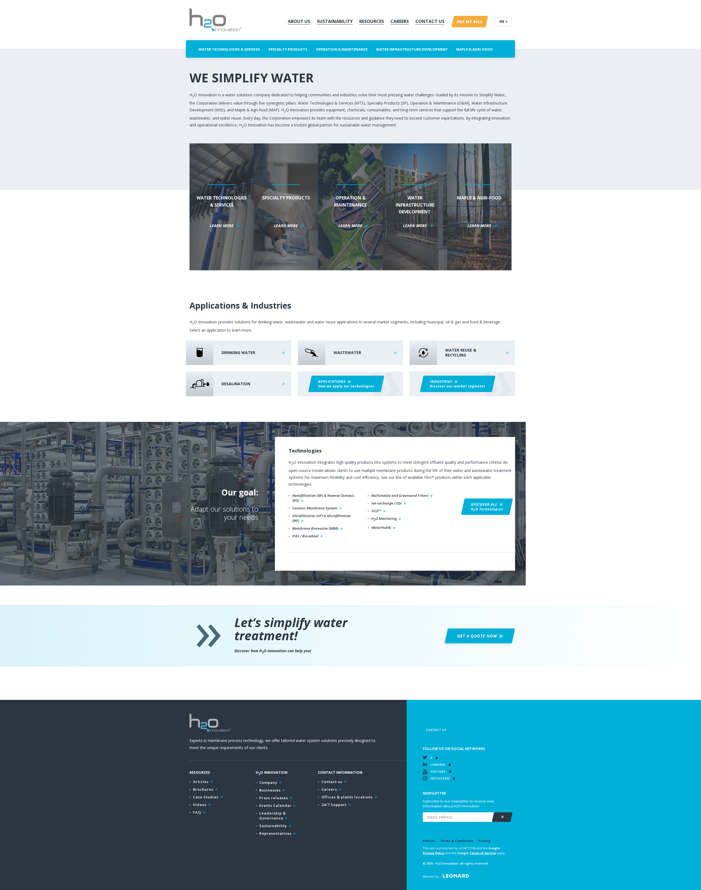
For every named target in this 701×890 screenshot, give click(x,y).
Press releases (273, 797)
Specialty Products (288, 49)
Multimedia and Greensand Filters (399, 495)
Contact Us (429, 21)
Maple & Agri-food (474, 49)
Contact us (331, 781)
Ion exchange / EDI (386, 503)
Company (268, 782)
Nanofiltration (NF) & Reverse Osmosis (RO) (323, 498)
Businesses (270, 790)
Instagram (440, 778)
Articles (201, 781)
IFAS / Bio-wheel (305, 536)
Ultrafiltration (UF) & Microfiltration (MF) (321, 518)
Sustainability (335, 21)
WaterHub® (381, 527)
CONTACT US (436, 730)
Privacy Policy (433, 853)
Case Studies (206, 797)
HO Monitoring (384, 519)
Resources (371, 21)
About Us (299, 21)
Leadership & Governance (272, 816)
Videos (199, 804)
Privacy (484, 841)
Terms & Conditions (456, 841)
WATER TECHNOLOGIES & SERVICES (229, 49)
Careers (399, 21)
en (501, 21)
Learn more (222, 225)
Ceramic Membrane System (314, 508)
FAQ (197, 812)
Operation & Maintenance (341, 49)
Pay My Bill (469, 21)
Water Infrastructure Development (412, 49)
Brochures (203, 789)
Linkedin (437, 765)
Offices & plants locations (347, 797)
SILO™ (376, 510)
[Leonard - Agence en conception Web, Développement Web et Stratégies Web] (456, 876)
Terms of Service (482, 853)
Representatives (275, 833)
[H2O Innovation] (215, 19)
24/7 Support (334, 804)
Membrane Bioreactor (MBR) (315, 528)
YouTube (438, 771)
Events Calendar (275, 805)
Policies (429, 841)
